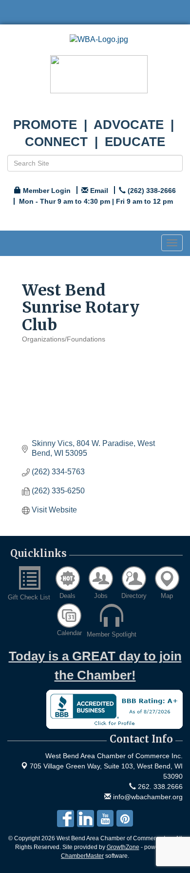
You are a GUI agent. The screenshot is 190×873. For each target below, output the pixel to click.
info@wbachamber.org (147, 797)
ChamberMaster (82, 855)
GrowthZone (123, 847)
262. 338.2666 (159, 786)
